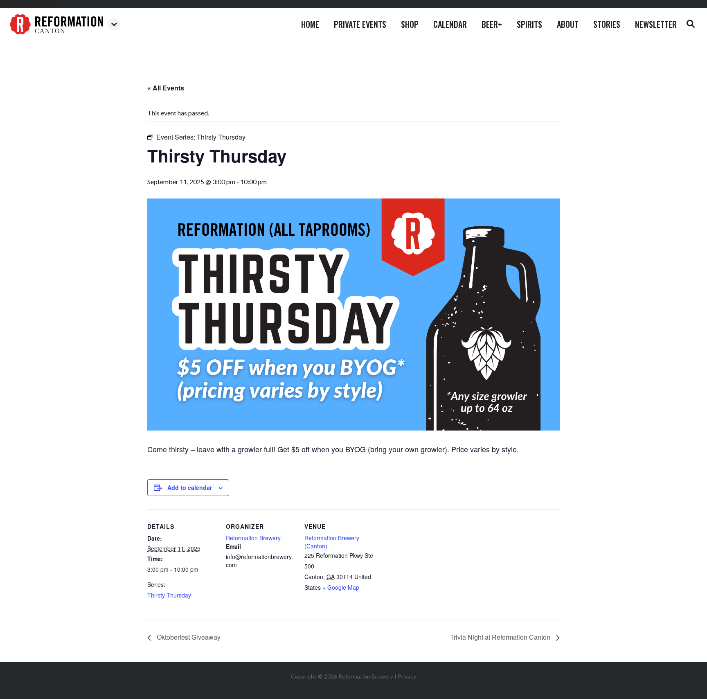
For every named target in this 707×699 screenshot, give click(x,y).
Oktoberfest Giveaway (188, 637)
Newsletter (656, 24)
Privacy (407, 676)
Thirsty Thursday (169, 595)
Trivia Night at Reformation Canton (501, 637)
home (310, 24)
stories (606, 24)
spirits (529, 24)
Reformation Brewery (253, 538)
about (568, 24)
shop (410, 24)
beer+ (492, 24)
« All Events (165, 87)
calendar (450, 24)
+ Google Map (340, 587)
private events (360, 24)
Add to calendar (189, 487)
